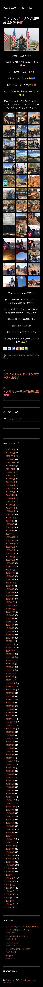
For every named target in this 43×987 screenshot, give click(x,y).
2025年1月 (10, 459)
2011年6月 (10, 897)
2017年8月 (10, 657)
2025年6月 (10, 453)
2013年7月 (10, 816)
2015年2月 (10, 755)
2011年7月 (10, 894)
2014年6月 (10, 781)
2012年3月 (10, 868)
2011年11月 (10, 881)
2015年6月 (10, 742)
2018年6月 (10, 625)
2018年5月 (10, 628)
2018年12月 (10, 605)
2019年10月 (10, 573)
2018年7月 (10, 621)
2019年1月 (10, 602)
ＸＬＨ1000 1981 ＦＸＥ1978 (18, 949)
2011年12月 (10, 878)
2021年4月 (10, 524)
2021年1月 (10, 534)
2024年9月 (10, 472)
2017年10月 (10, 651)
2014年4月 (10, 787)
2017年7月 (10, 660)
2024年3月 (10, 479)
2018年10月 (10, 612)
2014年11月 (10, 764)
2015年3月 (10, 751)
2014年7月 (10, 777)
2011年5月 (10, 901)
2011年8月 (10, 891)
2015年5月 (10, 745)
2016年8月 (10, 696)
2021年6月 (10, 521)
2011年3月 (10, 907)
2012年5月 (10, 862)
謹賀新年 (9, 956)
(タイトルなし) (12, 943)
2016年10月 (10, 690)
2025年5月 (10, 456)
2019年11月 (10, 569)
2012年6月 (10, 858)
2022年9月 (10, 501)
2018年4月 (10, 631)
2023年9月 (10, 488)
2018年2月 (10, 638)
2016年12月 (10, 683)
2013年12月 (10, 800)
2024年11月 (10, 466)
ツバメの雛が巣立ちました (17, 936)
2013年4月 (10, 826)
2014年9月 (10, 771)
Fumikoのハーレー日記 (18, 8)
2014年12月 (10, 761)
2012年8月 (10, 852)
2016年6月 (10, 703)
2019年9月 (10, 576)
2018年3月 (10, 634)
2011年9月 (10, 888)
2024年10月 (11, 469)
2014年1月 (10, 797)
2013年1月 (10, 836)
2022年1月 (10, 514)
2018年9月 (10, 615)
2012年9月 (10, 849)
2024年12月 (11, 462)
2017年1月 (10, 680)
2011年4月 (10, 904)
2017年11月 (10, 647)
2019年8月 (10, 579)
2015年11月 (10, 725)
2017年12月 (10, 644)
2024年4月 (10, 475)
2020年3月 (10, 556)
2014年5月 (10, 784)
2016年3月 (10, 712)
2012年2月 (10, 871)
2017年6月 (10, 664)
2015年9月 (10, 732)
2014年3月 (10, 790)
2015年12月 (10, 722)
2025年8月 (10, 449)
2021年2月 (10, 531)
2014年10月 (10, 768)
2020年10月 (11, 543)
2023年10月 (11, 485)
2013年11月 (10, 803)
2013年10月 (10, 807)
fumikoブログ (32, 355)
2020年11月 (10, 540)
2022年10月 (11, 498)
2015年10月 (10, 729)
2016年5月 (10, 706)
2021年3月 (10, 527)
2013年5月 (10, 823)
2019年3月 (10, 595)
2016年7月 (10, 699)
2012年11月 (10, 842)
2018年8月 (10, 618)
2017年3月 (10, 673)
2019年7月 (10, 582)
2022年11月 (10, 495)
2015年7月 (10, 738)
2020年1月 (10, 563)
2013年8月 (10, 813)
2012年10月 (10, 845)
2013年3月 (10, 829)
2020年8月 (10, 547)
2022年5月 (10, 508)
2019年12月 (10, 566)
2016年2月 (10, 716)
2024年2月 (10, 482)
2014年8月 (10, 774)
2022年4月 (10, 511)
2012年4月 (10, 865)
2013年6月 (10, 819)
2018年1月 (10, 641)
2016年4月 (10, 709)
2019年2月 (10, 599)
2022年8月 (10, 505)
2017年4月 (10, 670)
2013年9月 (10, 810)
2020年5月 (10, 550)
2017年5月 (10, 667)
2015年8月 (10, 735)
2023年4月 (10, 492)
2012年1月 (10, 875)
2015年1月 (10, 758)
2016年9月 (10, 693)
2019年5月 (10, 589)
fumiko (9, 355)
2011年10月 (10, 884)
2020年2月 (10, 560)
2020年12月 (11, 537)
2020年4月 (10, 553)
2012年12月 (10, 839)
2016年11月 (10, 686)
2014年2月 (10, 794)
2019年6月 (10, 586)
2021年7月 (10, 518)
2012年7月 (10, 855)
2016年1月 (10, 719)
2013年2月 (10, 832)
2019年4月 (10, 592)
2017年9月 (10, 654)
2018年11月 (10, 608)
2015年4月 (10, 748)
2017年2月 (10, 677)
